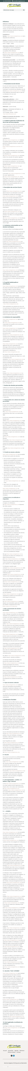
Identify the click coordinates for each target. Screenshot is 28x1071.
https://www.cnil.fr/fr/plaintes (10, 606)
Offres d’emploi (12, 1052)
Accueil (5, 1050)
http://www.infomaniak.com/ (9, 114)
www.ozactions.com (15, 1066)
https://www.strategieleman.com (14, 36)
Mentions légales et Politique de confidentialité (15, 1063)
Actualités (10, 1050)
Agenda (16, 1050)
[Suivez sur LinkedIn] (14, 1056)
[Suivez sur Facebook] (11, 1056)
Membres (22, 1050)
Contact (19, 1052)
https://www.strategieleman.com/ (15, 568)
